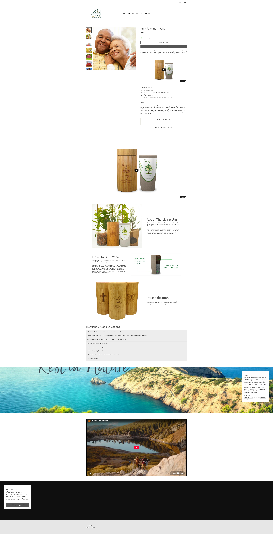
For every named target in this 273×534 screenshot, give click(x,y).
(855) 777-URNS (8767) (177, 3)
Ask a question (163, 123)
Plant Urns (139, 13)
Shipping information (164, 119)
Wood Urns (131, 13)
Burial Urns (147, 13)
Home (124, 13)
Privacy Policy (89, 525)
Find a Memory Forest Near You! (18, 504)
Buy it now (164, 46)
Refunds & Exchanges (90, 527)
